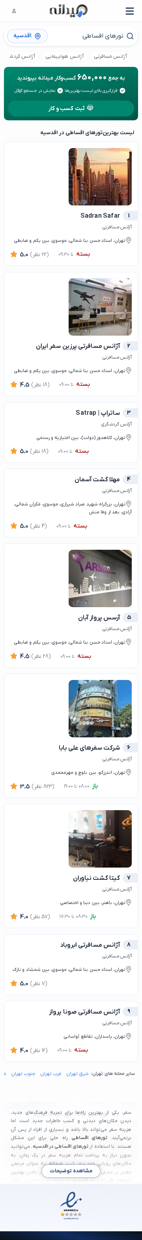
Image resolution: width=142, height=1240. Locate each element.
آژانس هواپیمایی (64, 56)
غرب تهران (51, 1074)
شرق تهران (77, 1074)
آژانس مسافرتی (110, 56)
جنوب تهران (23, 1074)
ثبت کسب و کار (67, 108)
